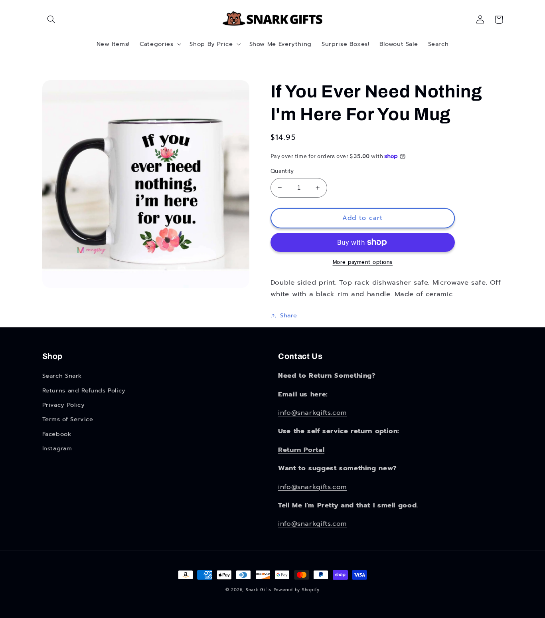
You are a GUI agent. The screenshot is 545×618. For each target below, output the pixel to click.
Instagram (57, 448)
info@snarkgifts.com (312, 413)
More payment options (363, 262)
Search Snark (62, 375)
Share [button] (288, 315)
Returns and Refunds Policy (84, 390)
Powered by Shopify (297, 590)
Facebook (56, 434)
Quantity (282, 171)
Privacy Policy (63, 404)
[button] (51, 19)
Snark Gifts (258, 590)
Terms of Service (67, 419)
